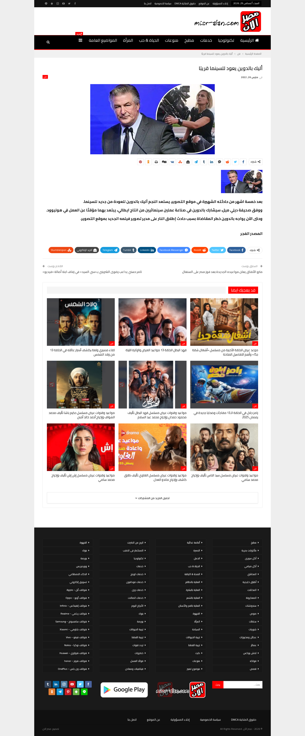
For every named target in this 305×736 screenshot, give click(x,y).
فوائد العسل (136, 661)
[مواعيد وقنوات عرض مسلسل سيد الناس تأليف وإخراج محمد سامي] (224, 447)
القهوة (196, 613)
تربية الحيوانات (193, 637)
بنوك (141, 613)
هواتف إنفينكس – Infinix (73, 605)
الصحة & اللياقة (192, 574)
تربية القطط (194, 645)
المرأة (128, 40)
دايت (197, 653)
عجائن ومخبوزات (247, 637)
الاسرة (196, 550)
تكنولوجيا (226, 40)
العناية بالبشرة (193, 590)
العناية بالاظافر (192, 582)
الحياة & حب (149, 40)
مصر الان (47, 728)
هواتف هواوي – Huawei (73, 653)
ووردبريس (81, 566)
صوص (253, 613)
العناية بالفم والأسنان (189, 605)
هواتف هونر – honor (75, 661)
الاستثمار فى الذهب (133, 550)
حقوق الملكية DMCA (185, 3)
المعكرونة (251, 597)
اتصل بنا (147, 3)
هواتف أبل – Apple (77, 590)
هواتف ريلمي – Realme (74, 613)
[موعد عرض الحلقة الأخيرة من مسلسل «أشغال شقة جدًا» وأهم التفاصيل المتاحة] (224, 322)
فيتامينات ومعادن (134, 668)
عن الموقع (204, 3)
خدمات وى (137, 590)
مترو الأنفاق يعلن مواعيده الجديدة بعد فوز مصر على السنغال (222, 272)
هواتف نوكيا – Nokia (75, 645)
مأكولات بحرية (249, 550)
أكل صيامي (250, 566)
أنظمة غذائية (193, 542)
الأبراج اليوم (137, 605)
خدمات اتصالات (135, 597)
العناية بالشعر (193, 597)
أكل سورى (250, 558)
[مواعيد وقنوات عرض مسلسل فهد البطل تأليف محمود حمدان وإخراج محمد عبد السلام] (152, 384)
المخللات (251, 590)
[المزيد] (80, 40)
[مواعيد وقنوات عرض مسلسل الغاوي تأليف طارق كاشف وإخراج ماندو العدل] (152, 447)
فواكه (253, 661)
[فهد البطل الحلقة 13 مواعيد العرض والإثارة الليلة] (152, 322)
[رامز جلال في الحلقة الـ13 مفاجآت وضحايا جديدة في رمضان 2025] (224, 384)
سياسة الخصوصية (163, 3)
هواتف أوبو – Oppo (76, 597)
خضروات (139, 653)
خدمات (206, 40)
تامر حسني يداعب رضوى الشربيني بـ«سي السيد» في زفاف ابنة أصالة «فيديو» (92, 272)
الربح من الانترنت (135, 542)
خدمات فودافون (134, 582)
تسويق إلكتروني (78, 582)
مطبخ (189, 40)
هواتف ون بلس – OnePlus (72, 668)
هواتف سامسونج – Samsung (71, 621)
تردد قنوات (137, 645)
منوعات (171, 40)
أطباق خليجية (249, 582)
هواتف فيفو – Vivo (76, 637)
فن (45, 77)
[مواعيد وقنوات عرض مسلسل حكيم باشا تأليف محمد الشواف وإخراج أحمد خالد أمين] (81, 384)
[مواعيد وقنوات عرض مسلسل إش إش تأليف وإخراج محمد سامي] (81, 447)
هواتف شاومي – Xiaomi (73, 629)
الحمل (197, 558)
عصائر (253, 645)
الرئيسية (247, 40)
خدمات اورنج (137, 574)
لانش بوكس (249, 653)
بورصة (140, 621)
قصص (253, 668)
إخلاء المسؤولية (220, 3)
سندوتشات (250, 605)
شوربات (252, 629)
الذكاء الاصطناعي (77, 574)
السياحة (196, 629)
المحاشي (251, 574)
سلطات (252, 621)
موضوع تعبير (193, 668)
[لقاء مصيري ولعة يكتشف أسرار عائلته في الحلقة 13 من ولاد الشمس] (81, 322)
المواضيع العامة (103, 40)
